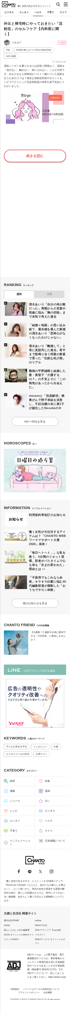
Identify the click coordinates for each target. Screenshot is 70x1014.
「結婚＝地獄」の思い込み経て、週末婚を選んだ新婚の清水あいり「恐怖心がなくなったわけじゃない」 (47, 331)
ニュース (15, 800)
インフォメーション (20, 842)
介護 (55, 746)
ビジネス (9, 12)
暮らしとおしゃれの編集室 (17, 930)
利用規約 (15, 989)
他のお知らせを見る (35, 603)
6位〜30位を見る (35, 421)
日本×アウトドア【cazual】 (48, 930)
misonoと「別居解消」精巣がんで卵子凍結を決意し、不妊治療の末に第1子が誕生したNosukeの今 (47, 402)
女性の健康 (11, 56)
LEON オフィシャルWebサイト (19, 934)
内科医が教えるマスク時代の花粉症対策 (33, 50)
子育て (50, 12)
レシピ (14, 810)
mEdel (7, 925)
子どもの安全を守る (16, 746)
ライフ (63, 12)
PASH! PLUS (41, 925)
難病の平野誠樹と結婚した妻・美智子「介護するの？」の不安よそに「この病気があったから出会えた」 (47, 379)
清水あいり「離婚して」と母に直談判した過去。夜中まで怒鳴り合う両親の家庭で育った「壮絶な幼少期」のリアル (47, 354)
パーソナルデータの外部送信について (41, 989)
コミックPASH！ (12, 939)
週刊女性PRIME (11, 920)
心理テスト (41, 754)
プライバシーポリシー (28, 992)
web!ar (38, 920)
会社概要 (47, 992)
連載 (12, 790)
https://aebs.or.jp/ (57, 977)
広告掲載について (55, 840)
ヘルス (37, 12)
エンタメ (24, 12)
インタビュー (40, 746)
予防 (8, 50)
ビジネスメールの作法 (17, 754)
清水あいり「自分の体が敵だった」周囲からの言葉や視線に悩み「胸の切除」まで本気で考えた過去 (47, 310)
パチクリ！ (40, 934)
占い (47, 800)
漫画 (47, 790)
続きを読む (35, 156)
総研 (12, 781)
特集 (47, 781)
